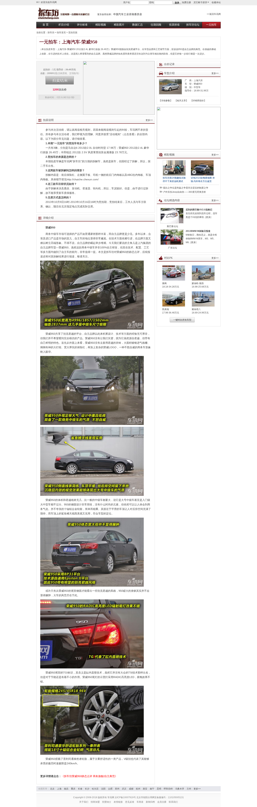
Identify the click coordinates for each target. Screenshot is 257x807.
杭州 (138, 788)
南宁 (152, 788)
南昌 (66, 788)
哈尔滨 (95, 788)
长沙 (87, 788)
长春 (80, 788)
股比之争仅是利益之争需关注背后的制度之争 (185, 188)
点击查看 (129, 134)
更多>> (149, 120)
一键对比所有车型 (182, 320)
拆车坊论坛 (192, 24)
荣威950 (198, 84)
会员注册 (161, 802)
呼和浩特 (168, 788)
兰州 (189, 788)
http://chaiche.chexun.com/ (83, 179)
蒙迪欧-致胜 (198, 283)
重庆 (73, 788)
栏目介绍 (64, 24)
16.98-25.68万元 (200, 286)
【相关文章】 (181, 100)
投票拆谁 (174, 24)
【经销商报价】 (198, 100)
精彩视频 (100, 24)
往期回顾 (156, 24)
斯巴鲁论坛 (172, 226)
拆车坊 (51, 32)
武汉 (124, 788)
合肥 (110, 788)
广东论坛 (172, 247)
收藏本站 (216, 2)
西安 (145, 788)
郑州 (117, 788)
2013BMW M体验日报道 (198, 231)
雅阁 (164, 283)
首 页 (46, 24)
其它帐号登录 (200, 2)
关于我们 (83, 802)
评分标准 (82, 24)
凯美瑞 (165, 309)
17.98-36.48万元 (170, 312)
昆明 (159, 788)
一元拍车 (211, 24)
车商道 (140, 802)
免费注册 (186, 2)
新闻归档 (150, 802)
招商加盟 (95, 802)
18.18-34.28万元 (170, 286)
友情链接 (118, 802)
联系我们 (173, 802)
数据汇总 (137, 24)
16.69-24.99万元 (200, 312)
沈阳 (103, 788)
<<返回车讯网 (214, 14)
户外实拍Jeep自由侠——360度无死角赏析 (184, 192)
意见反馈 (129, 802)
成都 (131, 788)
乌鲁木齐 (179, 788)
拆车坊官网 (90, 13)
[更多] (208, 217)
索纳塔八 (196, 309)
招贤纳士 (106, 802)
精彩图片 (119, 24)
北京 (52, 788)
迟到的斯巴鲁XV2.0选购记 (199, 209)
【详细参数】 (165, 100)
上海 (59, 788)
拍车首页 (61, 32)
